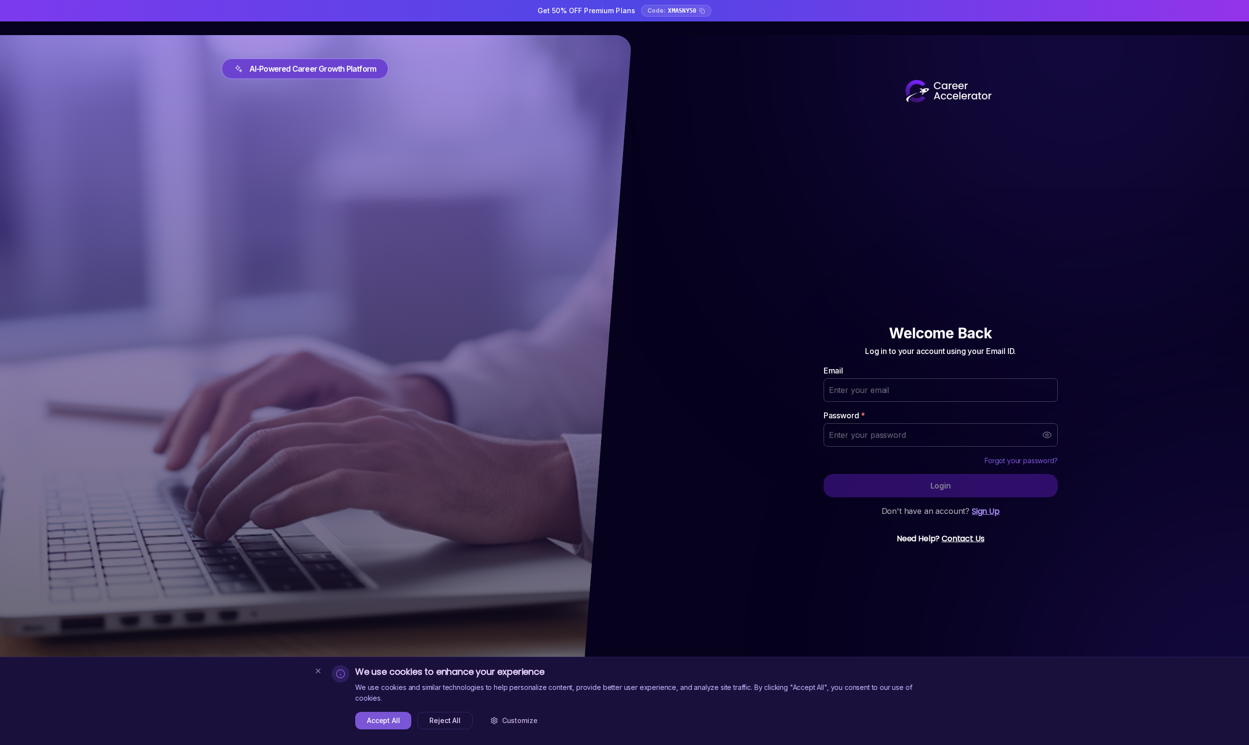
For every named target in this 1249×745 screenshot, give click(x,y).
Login (940, 485)
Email (833, 370)
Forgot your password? (1021, 460)
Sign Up (986, 511)
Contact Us (963, 538)
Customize (520, 720)
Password (844, 415)
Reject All (444, 720)
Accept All (383, 720)
